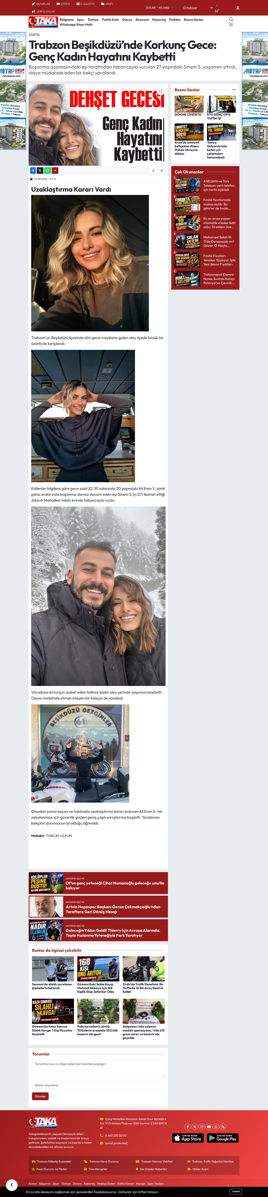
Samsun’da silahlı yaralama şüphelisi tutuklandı (52, 986)
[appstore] (187, 1138)
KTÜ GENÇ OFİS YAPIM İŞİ (218, 116)
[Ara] (231, 19)
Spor (80, 19)
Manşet (140, 1183)
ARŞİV (109, 4)
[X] (194, 1127)
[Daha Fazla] (55, 170)
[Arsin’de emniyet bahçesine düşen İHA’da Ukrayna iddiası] (189, 131)
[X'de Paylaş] (40, 170)
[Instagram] (202, 1127)
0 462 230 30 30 (116, 1135)
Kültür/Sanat (125, 1183)
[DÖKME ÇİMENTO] (189, 104)
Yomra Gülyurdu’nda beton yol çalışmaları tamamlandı (217, 149)
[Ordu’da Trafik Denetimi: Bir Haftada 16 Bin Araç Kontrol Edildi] (144, 968)
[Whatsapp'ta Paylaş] (47, 170)
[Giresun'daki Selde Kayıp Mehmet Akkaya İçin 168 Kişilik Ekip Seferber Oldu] (98, 968)
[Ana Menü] (231, 24)
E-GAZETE (87, 4)
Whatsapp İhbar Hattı (76, 24)
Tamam (236, 1191)
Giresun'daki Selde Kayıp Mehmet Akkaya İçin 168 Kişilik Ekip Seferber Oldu (95, 988)
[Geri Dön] (12, 1185)
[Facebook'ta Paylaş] (33, 170)
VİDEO (65, 4)
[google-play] (222, 1138)
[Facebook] (187, 1127)
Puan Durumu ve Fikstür (51, 1169)
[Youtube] (209, 1127)
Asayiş (34, 34)
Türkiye (93, 19)
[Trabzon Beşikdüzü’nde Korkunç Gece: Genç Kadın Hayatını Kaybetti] (98, 125)
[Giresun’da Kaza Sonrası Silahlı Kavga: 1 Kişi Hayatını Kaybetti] (53, 1011)
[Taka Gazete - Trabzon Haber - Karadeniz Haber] (43, 21)
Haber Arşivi (200, 1169)
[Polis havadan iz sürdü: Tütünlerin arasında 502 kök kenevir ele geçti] (98, 1011)
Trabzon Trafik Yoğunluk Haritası (212, 1161)
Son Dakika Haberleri (153, 1169)
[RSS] (223, 1127)
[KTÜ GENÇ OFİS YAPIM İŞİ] (221, 104)
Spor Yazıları (156, 1183)
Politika (174, 19)
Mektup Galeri (106, 1183)
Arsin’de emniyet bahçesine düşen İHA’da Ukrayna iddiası (187, 148)
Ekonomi (142, 19)
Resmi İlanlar (193, 19)
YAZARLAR (43, 4)
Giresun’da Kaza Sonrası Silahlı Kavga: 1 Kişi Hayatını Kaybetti (52, 1030)
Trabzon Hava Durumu (104, 1161)
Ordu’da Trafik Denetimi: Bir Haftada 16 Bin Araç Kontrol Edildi (143, 988)
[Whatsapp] (216, 1127)
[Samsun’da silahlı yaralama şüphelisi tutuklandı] (53, 968)
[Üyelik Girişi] (236, 8)
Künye (33, 1183)
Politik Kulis (110, 19)
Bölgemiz (67, 19)
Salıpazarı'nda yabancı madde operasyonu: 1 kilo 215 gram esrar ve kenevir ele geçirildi (144, 1032)
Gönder (40, 1096)
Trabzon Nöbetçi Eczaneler (54, 1161)
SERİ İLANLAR (45, 11)
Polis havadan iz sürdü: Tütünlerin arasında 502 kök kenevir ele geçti (97, 1030)
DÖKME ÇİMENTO (188, 114)
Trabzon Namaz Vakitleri (157, 1161)
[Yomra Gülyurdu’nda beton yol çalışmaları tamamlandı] (221, 131)
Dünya (127, 19)
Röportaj (159, 19)
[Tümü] (234, 90)
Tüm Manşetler (98, 1169)
